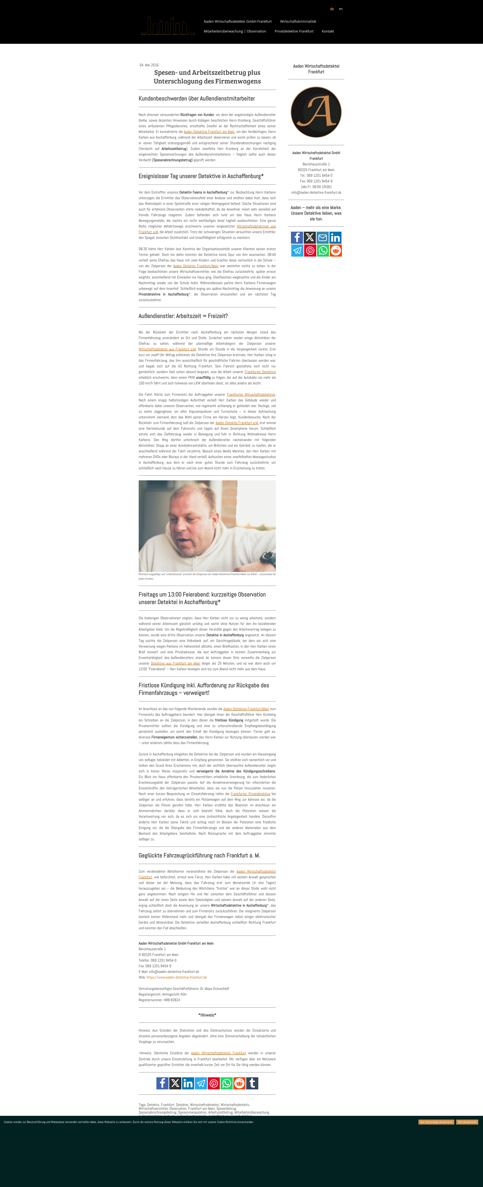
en (341, 9)
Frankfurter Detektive (260, 371)
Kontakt (328, 31)
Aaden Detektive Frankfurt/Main (246, 708)
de (332, 9)
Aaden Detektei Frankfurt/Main (195, 265)
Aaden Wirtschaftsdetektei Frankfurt (218, 1052)
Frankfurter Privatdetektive (250, 793)
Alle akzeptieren (467, 1122)
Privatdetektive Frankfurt (294, 31)
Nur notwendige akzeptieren (436, 1122)
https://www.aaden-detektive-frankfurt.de (177, 977)
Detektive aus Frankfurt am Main (175, 663)
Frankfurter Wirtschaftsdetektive (251, 394)
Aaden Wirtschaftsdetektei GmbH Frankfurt (238, 21)
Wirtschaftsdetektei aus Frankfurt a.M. (167, 349)
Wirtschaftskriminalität (298, 21)
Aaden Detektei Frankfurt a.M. (237, 422)
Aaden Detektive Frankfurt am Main (209, 131)
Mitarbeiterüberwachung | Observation (235, 31)
